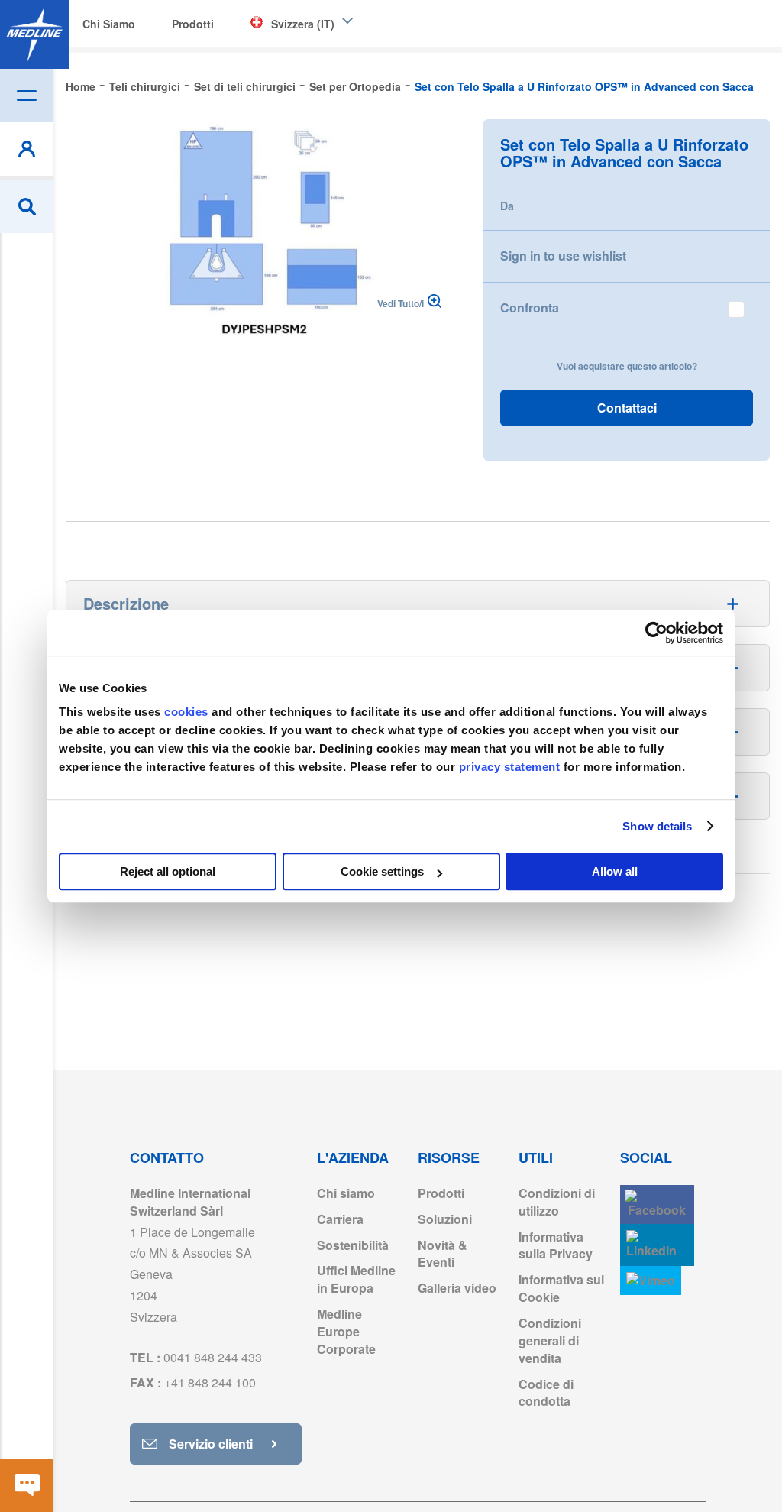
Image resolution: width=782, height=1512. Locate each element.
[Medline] (34, 34)
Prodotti (441, 1193)
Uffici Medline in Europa (356, 1279)
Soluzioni (445, 1219)
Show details (657, 826)
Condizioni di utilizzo (557, 1201)
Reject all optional (167, 871)
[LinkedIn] (657, 1245)
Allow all (615, 871)
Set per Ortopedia (355, 86)
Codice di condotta (546, 1392)
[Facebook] (657, 1204)
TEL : (196, 1357)
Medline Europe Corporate (346, 1331)
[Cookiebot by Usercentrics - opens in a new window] (656, 632)
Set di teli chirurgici (245, 86)
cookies (188, 711)
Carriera (340, 1219)
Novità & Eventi (442, 1253)
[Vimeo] (650, 1281)
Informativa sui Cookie (561, 1288)
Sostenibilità (353, 1245)
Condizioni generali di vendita (550, 1340)
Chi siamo (346, 1193)
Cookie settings (382, 871)
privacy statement (510, 766)
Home (80, 86)
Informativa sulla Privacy (556, 1245)
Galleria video (457, 1288)
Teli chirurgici (144, 86)
